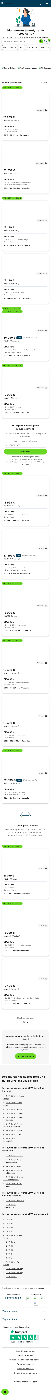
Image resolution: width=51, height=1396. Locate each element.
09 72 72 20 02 (13, 1298)
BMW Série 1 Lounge (14, 1109)
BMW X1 (9, 1219)
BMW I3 (9, 1254)
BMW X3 (9, 1227)
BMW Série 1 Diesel (14, 1166)
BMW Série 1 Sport (13, 1134)
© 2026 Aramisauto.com (25, 1381)
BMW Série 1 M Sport (14, 1113)
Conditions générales (25, 1351)
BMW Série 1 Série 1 (14, 1130)
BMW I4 (9, 1231)
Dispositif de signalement (25, 1373)
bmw (32, 1288)
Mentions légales (25, 1355)
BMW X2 (9, 1223)
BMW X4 (9, 1246)
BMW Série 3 (11, 1242)
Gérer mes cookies (25, 1364)
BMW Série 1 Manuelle (15, 1201)
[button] (15, 48)
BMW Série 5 (11, 1277)
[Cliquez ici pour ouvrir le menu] (47, 3)
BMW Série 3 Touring (14, 1269)
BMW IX (9, 1258)
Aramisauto (6, 1288)
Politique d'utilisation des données (25, 1359)
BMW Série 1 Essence (14, 1156)
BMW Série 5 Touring (14, 1273)
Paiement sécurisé (25, 1368)
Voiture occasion (20, 1288)
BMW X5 (9, 1250)
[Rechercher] (41, 41)
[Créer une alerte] (5, 1392)
